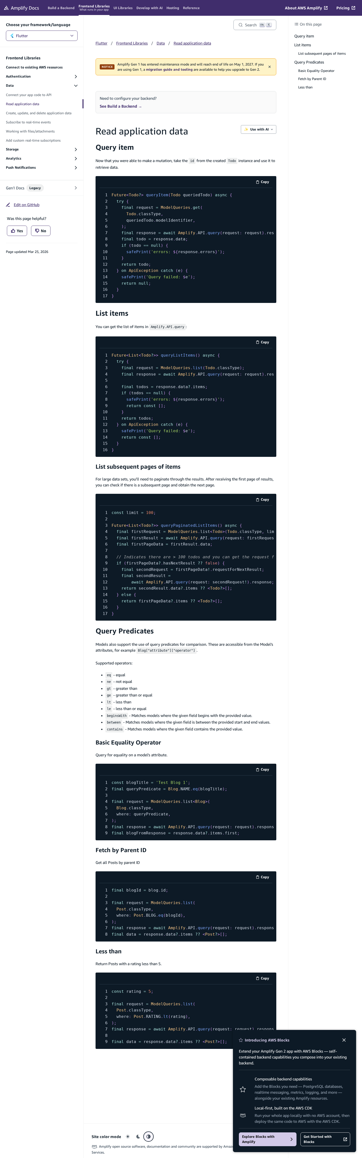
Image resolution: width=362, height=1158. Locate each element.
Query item (115, 147)
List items (112, 313)
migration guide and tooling (169, 69)
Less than (109, 951)
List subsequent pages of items (138, 466)
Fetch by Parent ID (121, 850)
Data (161, 43)
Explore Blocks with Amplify (258, 1139)
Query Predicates (125, 631)
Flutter (22, 35)
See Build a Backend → (121, 106)
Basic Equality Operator (128, 742)
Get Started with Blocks (318, 1139)
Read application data (192, 43)
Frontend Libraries (132, 43)
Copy (266, 183)
